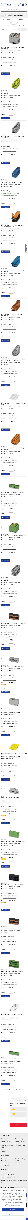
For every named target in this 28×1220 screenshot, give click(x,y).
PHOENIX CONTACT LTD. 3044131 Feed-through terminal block (12, 137)
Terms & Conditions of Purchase (21, 1142)
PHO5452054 (4, 665)
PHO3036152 (4, 268)
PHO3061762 (4, 446)
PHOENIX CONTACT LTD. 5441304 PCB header (12, 710)
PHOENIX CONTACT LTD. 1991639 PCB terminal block (14, 841)
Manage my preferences (13, 1214)
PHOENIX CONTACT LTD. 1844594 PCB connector (13, 623)
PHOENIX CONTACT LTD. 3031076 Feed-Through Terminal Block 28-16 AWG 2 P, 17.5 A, (13, 359)
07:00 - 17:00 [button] (23, 3)
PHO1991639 (4, 840)
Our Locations (5, 1163)
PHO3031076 (4, 357)
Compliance (4, 1139)
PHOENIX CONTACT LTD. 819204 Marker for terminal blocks (14, 754)
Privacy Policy (19, 1139)
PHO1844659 (4, 926)
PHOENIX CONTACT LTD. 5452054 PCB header (12, 666)
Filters (6, 19)
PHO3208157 (4, 313)
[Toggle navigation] (2, 4)
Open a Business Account (6, 1159)
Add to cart (5, 73)
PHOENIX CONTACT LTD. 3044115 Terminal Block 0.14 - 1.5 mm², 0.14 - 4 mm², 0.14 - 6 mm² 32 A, (14, 181)
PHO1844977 (4, 970)
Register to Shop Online (20, 1159)
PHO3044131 (4, 135)
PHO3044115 (4, 179)
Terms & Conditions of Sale (7, 1142)
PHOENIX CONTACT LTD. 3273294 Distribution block (13, 535)
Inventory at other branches (9, 62)
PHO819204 (4, 752)
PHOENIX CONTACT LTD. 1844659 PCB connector (13, 928)
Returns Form (19, 1163)
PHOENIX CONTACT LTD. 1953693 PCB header (12, 884)
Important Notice (20, 1145)
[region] (13, 1203)
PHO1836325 (4, 1057)
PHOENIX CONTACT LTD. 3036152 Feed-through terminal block (13, 270)
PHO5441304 (4, 708)
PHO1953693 (4, 883)
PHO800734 (4, 402)
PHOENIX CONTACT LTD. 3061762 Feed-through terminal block (12, 448)
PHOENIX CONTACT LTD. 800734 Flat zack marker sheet (13, 404)
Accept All (13, 1209)
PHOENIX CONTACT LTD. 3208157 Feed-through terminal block (12, 315)
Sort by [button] (20, 19)
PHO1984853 (4, 491)
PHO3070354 (4, 577)
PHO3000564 (4, 224)
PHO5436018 (4, 796)
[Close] (24, 1190)
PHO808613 (4, 1013)
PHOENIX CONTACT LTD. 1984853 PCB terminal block (14, 492)
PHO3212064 (4, 46)
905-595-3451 (14, 1177)
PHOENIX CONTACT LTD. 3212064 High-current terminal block (12, 48)
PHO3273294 (4, 534)
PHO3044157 (4, 90)
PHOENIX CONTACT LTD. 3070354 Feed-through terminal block (13, 579)
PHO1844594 (4, 622)
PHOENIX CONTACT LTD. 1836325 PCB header (12, 1059)
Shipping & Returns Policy (7, 1146)
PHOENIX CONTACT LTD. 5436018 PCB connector (13, 797)
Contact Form (5, 1165)
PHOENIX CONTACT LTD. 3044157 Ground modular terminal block (13, 92)
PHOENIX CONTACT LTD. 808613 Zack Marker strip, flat (13, 1015)
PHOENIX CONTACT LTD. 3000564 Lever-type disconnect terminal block (12, 226)
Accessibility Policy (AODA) (6, 1150)
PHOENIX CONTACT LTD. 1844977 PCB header (12, 971)
